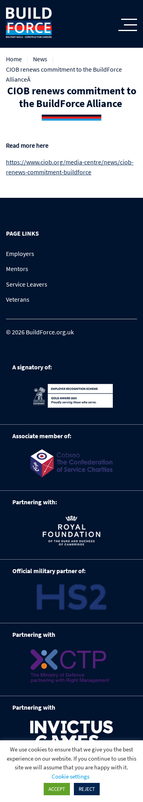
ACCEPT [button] (56, 789)
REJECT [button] (87, 789)
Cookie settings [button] (70, 776)
